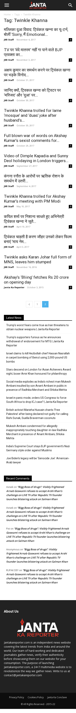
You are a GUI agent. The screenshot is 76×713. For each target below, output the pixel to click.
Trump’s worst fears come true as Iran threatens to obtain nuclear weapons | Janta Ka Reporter (37, 327)
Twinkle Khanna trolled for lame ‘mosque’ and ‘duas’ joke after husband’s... (32, 115)
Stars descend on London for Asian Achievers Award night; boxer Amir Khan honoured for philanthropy (38, 371)
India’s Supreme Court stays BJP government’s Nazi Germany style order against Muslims (38, 448)
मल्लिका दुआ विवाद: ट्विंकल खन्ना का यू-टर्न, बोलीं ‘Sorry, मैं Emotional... (36, 32)
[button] (6, 5)
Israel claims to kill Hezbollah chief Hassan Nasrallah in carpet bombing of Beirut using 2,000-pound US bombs (38, 357)
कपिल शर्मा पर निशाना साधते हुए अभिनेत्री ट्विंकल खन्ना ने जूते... (34, 219)
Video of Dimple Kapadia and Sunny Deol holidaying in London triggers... (36, 158)
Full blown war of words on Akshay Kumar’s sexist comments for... (35, 138)
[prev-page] (29, 304)
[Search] (70, 5)
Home (7, 14)
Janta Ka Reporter (14, 287)
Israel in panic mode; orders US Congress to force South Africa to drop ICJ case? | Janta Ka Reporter (37, 399)
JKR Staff (9, 39)
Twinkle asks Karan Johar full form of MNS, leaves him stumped (38, 259)
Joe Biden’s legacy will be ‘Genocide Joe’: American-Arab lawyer (37, 460)
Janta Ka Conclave (57, 697)
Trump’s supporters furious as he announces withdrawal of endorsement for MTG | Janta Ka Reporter (35, 341)
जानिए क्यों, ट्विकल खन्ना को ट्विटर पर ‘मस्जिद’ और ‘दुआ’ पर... (32, 92)
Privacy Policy (16, 697)
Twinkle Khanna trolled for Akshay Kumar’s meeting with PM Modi (34, 199)
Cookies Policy (36, 697)
